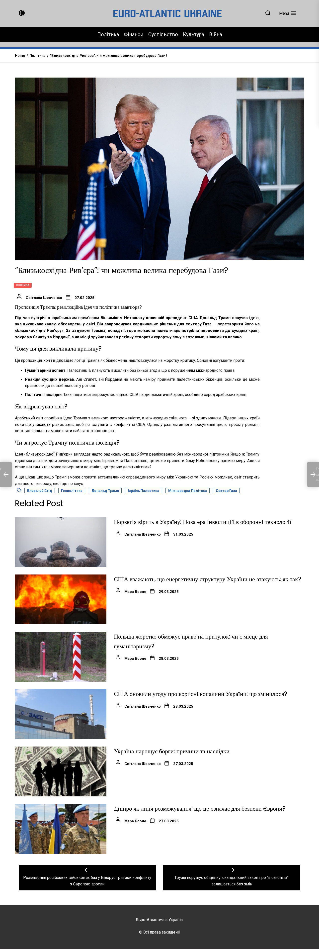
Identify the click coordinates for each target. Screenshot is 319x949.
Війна (215, 34)
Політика (108, 34)
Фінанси (133, 34)
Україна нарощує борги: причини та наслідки (172, 751)
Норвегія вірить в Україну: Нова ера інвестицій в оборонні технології (202, 522)
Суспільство (163, 34)
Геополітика (71, 491)
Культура (193, 34)
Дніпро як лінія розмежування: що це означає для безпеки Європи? (199, 808)
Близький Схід (39, 491)
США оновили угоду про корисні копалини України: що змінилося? (200, 694)
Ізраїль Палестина (143, 491)
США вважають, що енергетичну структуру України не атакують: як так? (207, 579)
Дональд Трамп (105, 491)
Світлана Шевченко (44, 297)
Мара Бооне (135, 591)
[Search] (268, 13)
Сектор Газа (226, 491)
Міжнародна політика (187, 491)
